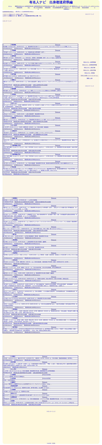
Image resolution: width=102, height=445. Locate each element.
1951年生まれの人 (18, 243)
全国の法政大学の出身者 (35, 150)
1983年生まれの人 (18, 110)
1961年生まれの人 (19, 238)
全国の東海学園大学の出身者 (40, 372)
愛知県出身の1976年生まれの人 (32, 165)
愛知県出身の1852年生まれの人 (32, 360)
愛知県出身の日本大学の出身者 (19, 99)
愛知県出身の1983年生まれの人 (32, 110)
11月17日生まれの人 (8, 307)
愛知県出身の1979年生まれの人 (32, 143)
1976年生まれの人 (18, 165)
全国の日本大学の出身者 (35, 99)
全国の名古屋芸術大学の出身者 (43, 202)
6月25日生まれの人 (7, 136)
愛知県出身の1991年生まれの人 (32, 48)
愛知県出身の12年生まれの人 (19, 367)
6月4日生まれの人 (7, 101)
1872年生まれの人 (18, 332)
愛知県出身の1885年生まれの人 (32, 316)
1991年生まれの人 (18, 48)
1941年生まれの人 (18, 258)
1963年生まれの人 (18, 225)
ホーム (10, 6)
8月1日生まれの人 (7, 294)
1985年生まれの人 (18, 92)
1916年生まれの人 (18, 287)
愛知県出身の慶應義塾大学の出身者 (22, 134)
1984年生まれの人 (18, 101)
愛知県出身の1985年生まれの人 (32, 92)
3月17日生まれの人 (7, 225)
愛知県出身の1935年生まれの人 (21, 263)
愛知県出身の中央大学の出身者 (19, 172)
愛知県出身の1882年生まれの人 (32, 325)
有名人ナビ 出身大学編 (89, 70)
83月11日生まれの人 (8, 269)
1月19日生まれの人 (7, 72)
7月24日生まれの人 (7, 210)
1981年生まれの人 (18, 123)
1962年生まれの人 (19, 232)
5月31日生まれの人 (7, 165)
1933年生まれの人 (19, 269)
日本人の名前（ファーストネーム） (89, 75)
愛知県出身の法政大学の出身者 (19, 150)
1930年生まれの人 (18, 275)
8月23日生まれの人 (7, 143)
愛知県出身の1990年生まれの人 (32, 54)
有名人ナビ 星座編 (90, 72)
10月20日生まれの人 (8, 300)
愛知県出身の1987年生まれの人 (33, 78)
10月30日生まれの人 (8, 86)
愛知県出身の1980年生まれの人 (32, 136)
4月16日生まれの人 (7, 316)
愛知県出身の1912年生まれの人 (32, 294)
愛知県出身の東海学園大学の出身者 (22, 372)
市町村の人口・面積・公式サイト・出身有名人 (66, 8)
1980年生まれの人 (18, 136)
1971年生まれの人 (7, 174)
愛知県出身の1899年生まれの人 (33, 307)
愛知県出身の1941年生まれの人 (32, 258)
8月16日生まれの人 (7, 287)
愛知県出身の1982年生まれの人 (32, 116)
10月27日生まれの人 (8, 232)
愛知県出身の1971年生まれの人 (21, 174)
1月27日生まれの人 (7, 65)
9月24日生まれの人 (7, 92)
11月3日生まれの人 (7, 258)
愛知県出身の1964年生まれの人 (32, 217)
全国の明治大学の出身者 (35, 404)
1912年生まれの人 (18, 294)
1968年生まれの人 (18, 210)
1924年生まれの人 (19, 280)
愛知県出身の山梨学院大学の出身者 (22, 85)
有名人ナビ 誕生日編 (89, 67)
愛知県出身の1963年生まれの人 (32, 225)
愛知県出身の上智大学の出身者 (19, 108)
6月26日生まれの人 (7, 54)
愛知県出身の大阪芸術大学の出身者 (22, 230)
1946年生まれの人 (7, 251)
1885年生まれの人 (18, 316)
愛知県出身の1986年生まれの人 (33, 86)
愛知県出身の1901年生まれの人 (33, 300)
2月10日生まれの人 (7, 123)
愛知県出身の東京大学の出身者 (19, 249)
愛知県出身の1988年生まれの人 (32, 65)
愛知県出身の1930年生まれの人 (32, 275)
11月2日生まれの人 (7, 116)
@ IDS (53, 443)
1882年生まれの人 (18, 325)
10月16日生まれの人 (8, 280)
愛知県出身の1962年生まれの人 (33, 232)
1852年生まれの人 (18, 360)
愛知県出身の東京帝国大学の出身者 (22, 323)
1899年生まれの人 (19, 307)
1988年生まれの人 (18, 65)
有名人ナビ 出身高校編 (89, 62)
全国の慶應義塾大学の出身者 (40, 134)
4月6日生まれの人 (7, 59)
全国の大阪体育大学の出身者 (40, 121)
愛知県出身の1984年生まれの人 (32, 101)
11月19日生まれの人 (8, 78)
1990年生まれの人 (18, 54)
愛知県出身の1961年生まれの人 (33, 238)
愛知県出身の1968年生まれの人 (32, 210)
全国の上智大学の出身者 (35, 108)
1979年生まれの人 (18, 143)
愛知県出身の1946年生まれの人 (21, 251)
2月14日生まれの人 (7, 217)
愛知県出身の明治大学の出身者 (19, 404)
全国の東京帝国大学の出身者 (40, 323)
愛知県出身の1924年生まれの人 (33, 280)
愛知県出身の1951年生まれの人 (32, 243)
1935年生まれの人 (7, 263)
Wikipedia (58, 44)
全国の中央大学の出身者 (35, 172)
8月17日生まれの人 (7, 360)
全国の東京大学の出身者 (35, 249)
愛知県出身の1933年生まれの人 (33, 269)
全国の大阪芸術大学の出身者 (40, 230)
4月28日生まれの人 (7, 129)
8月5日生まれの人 (7, 110)
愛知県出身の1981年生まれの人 (32, 123)
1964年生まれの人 (18, 217)
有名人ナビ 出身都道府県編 (89, 64)
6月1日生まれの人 (7, 325)
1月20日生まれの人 (7, 152)
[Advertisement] (40, 31)
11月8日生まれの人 (7, 275)
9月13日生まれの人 (7, 203)
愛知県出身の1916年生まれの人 (32, 287)
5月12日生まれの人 (7, 48)
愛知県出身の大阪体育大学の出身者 (22, 121)
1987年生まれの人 (19, 78)
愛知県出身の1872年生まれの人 (32, 332)
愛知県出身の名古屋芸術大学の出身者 (24, 202)
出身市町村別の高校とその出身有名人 (38, 8)
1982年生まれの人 (18, 116)
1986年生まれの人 (19, 86)
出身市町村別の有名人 (8, 11)
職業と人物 (89, 78)
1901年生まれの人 (19, 300)
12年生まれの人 (7, 367)
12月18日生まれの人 (8, 238)
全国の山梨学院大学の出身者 (40, 85)
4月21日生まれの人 (7, 332)
